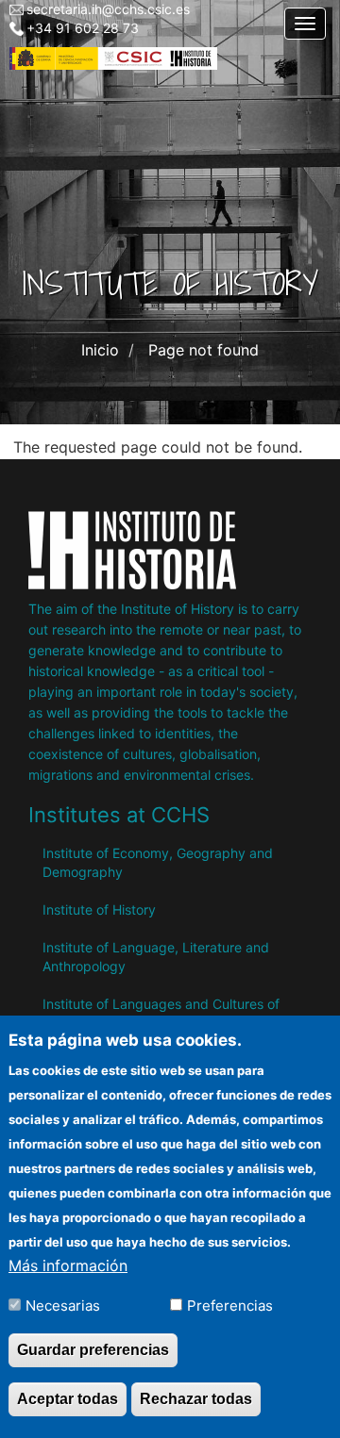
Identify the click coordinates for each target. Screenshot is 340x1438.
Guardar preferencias (93, 1350)
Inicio (100, 349)
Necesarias (63, 1305)
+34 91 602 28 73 (82, 28)
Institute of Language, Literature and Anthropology (155, 956)
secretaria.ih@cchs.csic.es (108, 9)
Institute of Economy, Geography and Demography (157, 862)
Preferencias (230, 1305)
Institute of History (99, 909)
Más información (68, 1265)
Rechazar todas (196, 1399)
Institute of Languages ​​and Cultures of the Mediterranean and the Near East (161, 1013)
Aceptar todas (67, 1399)
